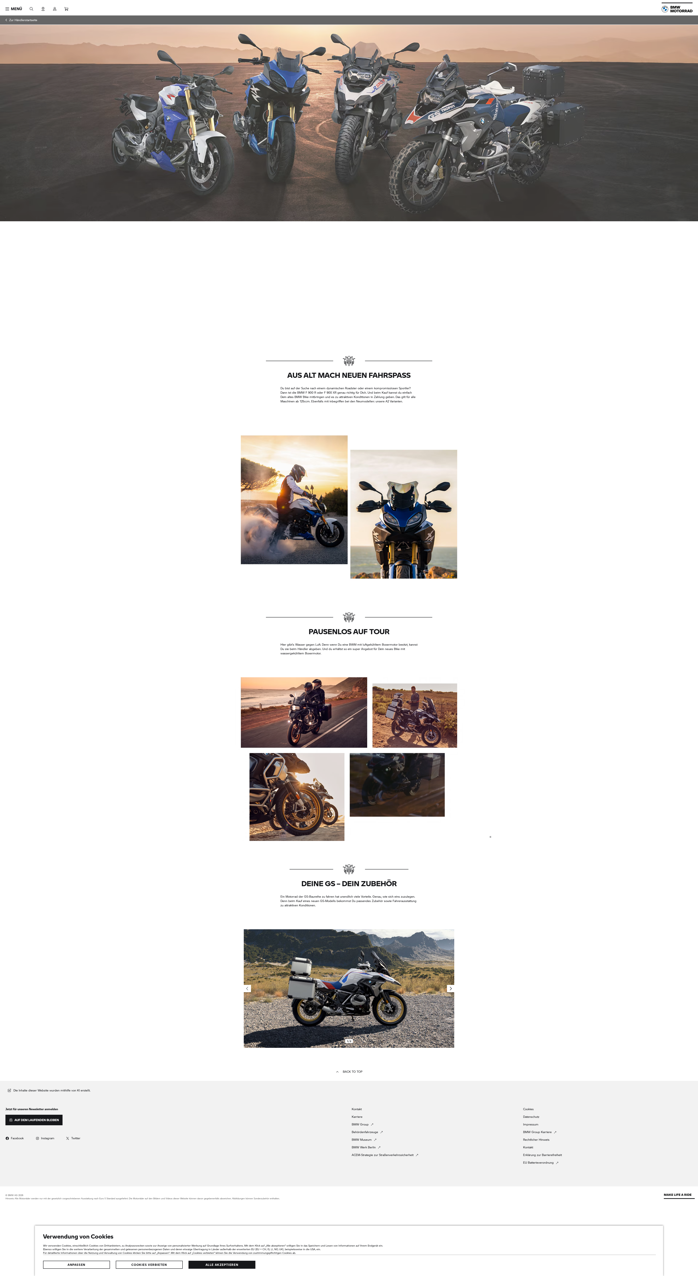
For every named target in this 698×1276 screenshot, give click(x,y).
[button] (13, 8)
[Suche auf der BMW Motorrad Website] (31, 7)
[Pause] (490, 837)
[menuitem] (21, 20)
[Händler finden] (43, 7)
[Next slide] (450, 988)
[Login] (55, 7)
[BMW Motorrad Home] (677, 9)
